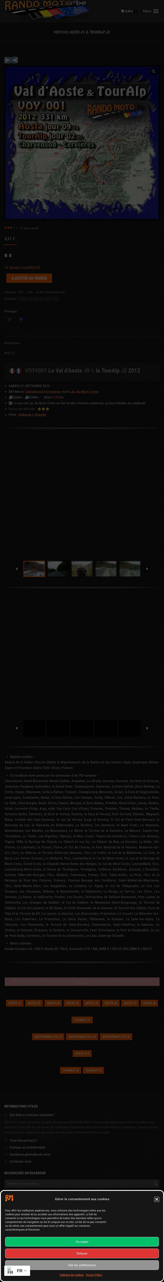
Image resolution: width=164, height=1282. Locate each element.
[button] (157, 1199)
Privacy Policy (94, 1274)
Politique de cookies (72, 1274)
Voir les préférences (82, 1265)
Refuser (82, 1253)
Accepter (82, 1242)
